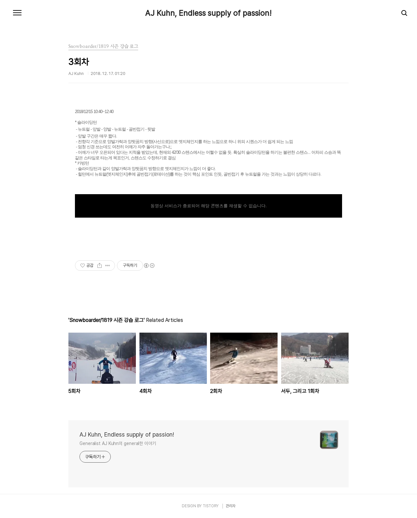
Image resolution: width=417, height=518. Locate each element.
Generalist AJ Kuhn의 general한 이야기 (117, 443)
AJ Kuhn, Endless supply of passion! (208, 13)
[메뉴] (17, 13)
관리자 (231, 506)
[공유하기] (99, 265)
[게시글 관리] (108, 265)
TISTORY (211, 506)
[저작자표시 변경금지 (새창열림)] (149, 265)
